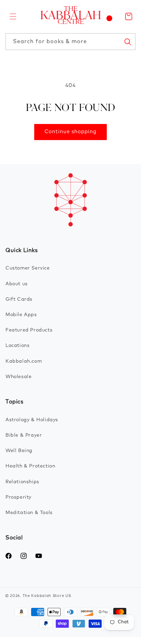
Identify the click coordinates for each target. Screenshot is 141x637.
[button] (13, 16)
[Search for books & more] (127, 41)
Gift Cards (19, 299)
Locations (17, 345)
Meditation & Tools (29, 512)
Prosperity (18, 497)
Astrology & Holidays (31, 419)
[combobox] (70, 41)
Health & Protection (30, 466)
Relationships (22, 481)
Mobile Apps (21, 314)
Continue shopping (70, 131)
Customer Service (27, 268)
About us (16, 284)
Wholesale (18, 376)
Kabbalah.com (23, 361)
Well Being (19, 450)
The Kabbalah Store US (47, 596)
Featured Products (28, 330)
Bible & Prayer (23, 435)
